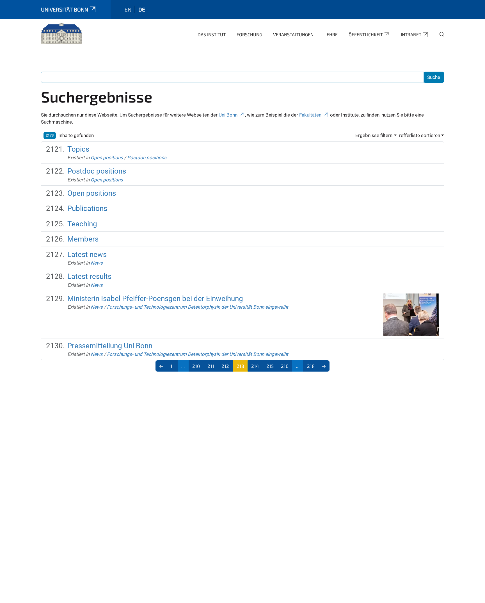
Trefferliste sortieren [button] (418, 135)
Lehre (331, 34)
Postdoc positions (146, 157)
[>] (324, 366)
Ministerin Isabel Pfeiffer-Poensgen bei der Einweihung (155, 298)
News (97, 263)
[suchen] (439, 38)
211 (210, 366)
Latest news (87, 254)
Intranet (411, 34)
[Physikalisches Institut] (61, 33)
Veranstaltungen (293, 34)
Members (83, 239)
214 (255, 366)
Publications (87, 208)
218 (311, 366)
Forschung (249, 34)
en (128, 9)
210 (196, 366)
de (141, 9)
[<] (161, 366)
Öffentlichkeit (366, 34)
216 (285, 366)
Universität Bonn (64, 9)
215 (270, 366)
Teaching (82, 224)
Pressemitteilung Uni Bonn (109, 346)
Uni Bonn (228, 115)
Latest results (89, 276)
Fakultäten (310, 115)
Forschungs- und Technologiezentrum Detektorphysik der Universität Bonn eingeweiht (197, 307)
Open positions (107, 157)
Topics (78, 149)
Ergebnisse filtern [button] (373, 135)
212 (225, 366)
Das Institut (212, 34)
